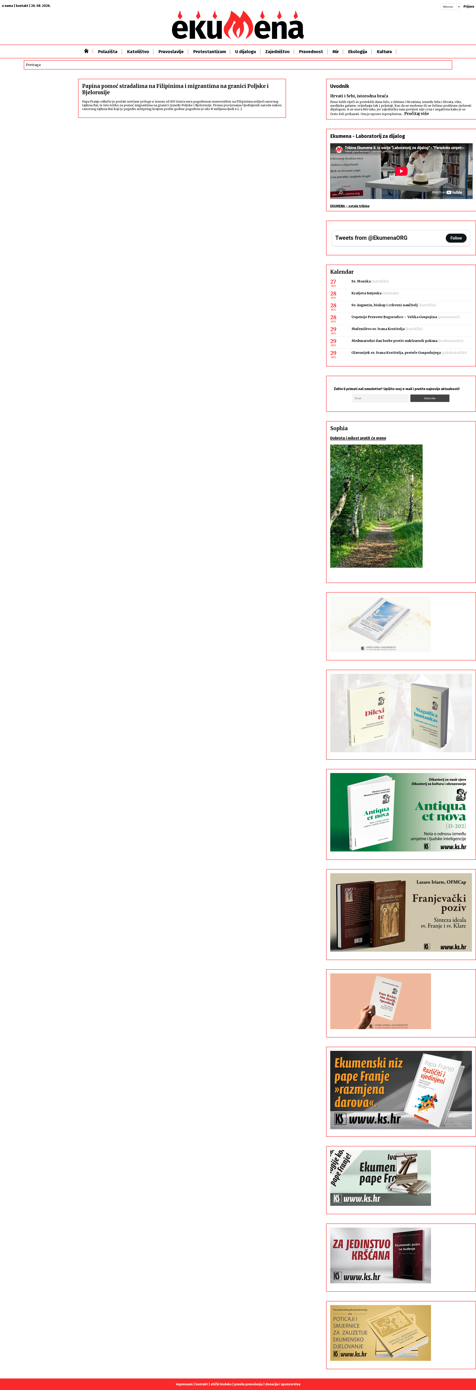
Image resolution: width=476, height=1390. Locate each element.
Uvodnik (339, 86)
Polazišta (108, 51)
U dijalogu (245, 51)
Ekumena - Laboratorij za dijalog (367, 136)
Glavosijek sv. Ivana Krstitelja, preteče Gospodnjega (396, 352)
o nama (7, 6)
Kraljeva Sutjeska (366, 293)
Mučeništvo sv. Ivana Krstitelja (377, 329)
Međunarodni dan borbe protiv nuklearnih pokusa (394, 341)
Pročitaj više (416, 113)
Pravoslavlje (171, 51)
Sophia (339, 428)
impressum (184, 1384)
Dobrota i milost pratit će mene (358, 438)
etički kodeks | (222, 1384)
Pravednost (311, 51)
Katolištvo (138, 51)
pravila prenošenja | (249, 1384)
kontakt (22, 6)
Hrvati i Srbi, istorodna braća (359, 95)
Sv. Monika (361, 281)
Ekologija (357, 51)
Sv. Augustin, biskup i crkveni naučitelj (384, 305)
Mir (335, 51)
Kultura (384, 51)
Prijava (469, 6)
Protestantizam (209, 51)
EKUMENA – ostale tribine (349, 206)
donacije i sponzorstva (282, 1384)
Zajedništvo (277, 51)
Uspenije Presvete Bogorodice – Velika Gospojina (394, 317)
